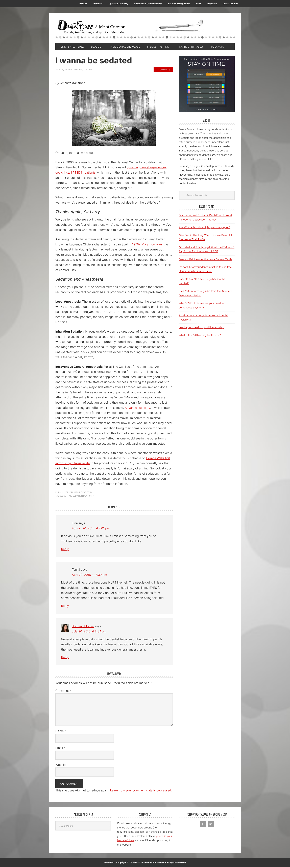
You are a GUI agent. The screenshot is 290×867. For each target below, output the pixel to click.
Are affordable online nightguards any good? (204, 227)
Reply (65, 549)
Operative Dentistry (80, 492)
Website (60, 764)
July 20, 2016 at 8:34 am (89, 631)
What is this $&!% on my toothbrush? (200, 335)
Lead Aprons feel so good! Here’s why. (201, 327)
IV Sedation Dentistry (82, 496)
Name (60, 731)
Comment (63, 690)
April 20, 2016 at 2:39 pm (89, 574)
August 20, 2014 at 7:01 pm (91, 528)
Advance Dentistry (137, 407)
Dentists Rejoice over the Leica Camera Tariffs (205, 259)
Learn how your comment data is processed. (141, 790)
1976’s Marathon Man (147, 244)
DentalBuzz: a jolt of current (145, 29)
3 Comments (163, 69)
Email (60, 748)
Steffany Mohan (83, 626)
